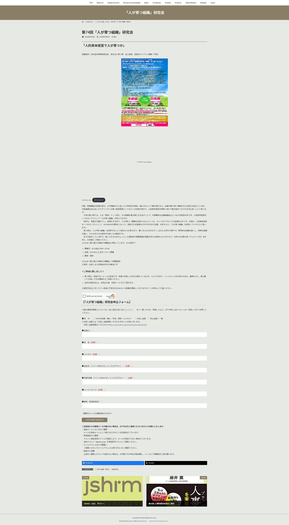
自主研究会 (115, 469)
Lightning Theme (142, 521)
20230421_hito (86, 200)
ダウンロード (98, 200)
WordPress (130, 521)
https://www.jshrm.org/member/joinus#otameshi (128, 325)
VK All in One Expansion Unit (159, 521)
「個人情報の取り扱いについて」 (120, 310)
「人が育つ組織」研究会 (101, 469)
